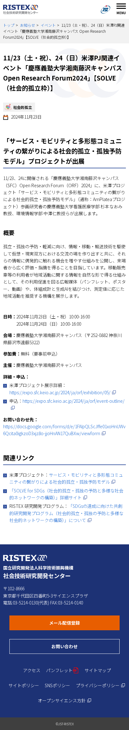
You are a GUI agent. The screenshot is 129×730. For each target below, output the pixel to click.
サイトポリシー (23, 685)
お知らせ (27, 25)
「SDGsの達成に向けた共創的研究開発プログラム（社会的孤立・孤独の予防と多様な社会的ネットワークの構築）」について (66, 513)
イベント (48, 25)
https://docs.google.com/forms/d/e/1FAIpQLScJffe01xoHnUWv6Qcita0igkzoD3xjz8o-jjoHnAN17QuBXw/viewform (64, 429)
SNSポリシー (57, 685)
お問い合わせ (85, 646)
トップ (8, 25)
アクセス (31, 670)
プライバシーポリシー (100, 685)
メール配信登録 (84, 622)
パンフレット (62, 670)
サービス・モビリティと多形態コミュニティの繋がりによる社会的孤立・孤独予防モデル (66, 478)
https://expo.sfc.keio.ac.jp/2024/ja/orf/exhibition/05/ (62, 392)
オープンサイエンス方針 (64, 700)
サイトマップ (98, 670)
